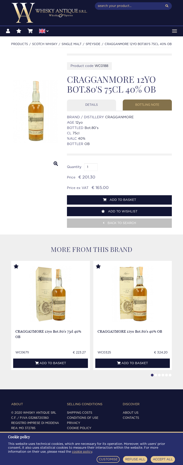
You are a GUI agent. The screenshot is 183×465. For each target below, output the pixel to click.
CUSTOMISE (108, 459)
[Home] (49, 12)
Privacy (73, 423)
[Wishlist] (19, 31)
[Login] (8, 31)
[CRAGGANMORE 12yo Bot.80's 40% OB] (132, 294)
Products (19, 44)
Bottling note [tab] (147, 105)
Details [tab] (91, 105)
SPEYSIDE (93, 44)
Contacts (131, 418)
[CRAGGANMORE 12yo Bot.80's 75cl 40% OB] (50, 294)
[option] (35, 112)
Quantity (74, 167)
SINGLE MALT (71, 44)
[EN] (43, 31)
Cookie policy (79, 428)
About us (130, 412)
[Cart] (30, 31)
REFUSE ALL (135, 459)
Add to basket (122, 199)
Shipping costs (79, 412)
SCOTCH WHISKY (44, 44)
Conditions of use (82, 418)
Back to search (121, 223)
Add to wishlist (122, 211)
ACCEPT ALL (163, 459)
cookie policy (82, 451)
